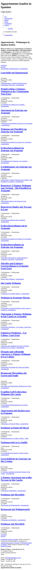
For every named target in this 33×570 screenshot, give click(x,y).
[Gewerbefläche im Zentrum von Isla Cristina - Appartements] (16, 455)
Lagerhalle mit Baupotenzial (14, 72)
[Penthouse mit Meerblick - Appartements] (13, 490)
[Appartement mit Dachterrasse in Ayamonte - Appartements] (16, 406)
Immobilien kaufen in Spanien (9, 539)
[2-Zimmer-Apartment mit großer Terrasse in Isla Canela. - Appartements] (16, 473)
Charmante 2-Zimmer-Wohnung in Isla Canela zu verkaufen (16, 315)
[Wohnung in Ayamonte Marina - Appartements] (15, 293)
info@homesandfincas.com (13, 558)
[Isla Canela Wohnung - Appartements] (12, 279)
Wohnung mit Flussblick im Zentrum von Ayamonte (14, 130)
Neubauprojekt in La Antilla (14, 442)
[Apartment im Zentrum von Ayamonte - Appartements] (16, 106)
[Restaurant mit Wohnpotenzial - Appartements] (15, 505)
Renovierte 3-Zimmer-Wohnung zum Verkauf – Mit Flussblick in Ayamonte (16, 188)
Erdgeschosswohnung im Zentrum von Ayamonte (12, 149)
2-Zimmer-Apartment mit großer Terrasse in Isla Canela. (16, 478)
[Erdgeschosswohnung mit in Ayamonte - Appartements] (16, 222)
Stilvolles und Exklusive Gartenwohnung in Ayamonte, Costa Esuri (15, 266)
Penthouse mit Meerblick (12, 494)
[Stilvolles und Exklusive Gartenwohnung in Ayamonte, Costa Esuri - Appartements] (16, 259)
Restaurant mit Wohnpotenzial (15, 509)
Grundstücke (8, 23)
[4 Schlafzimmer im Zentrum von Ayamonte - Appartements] (16, 163)
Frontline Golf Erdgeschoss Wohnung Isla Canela (13, 393)
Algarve (6, 25)
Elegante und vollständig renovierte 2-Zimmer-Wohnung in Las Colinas (15, 354)
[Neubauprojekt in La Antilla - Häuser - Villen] (14, 438)
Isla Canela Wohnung (11, 283)
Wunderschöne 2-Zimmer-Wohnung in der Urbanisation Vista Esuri (15, 91)
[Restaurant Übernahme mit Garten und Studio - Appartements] (16, 369)
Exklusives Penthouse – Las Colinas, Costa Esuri (13, 334)
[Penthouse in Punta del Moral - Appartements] (14, 424)
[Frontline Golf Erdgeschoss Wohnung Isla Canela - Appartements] (16, 388)
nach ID (3, 67)
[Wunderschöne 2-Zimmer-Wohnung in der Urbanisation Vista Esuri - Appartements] (16, 85)
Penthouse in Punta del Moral (15, 428)
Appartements (8, 18)
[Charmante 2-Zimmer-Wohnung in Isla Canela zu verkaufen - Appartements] (16, 310)
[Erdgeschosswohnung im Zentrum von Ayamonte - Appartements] (16, 144)
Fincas (6, 22)
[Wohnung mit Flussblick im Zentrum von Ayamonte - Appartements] (16, 125)
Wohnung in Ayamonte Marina (15, 297)
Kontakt (10, 28)
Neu (5, 17)
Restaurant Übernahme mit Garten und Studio (14, 374)
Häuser (6, 20)
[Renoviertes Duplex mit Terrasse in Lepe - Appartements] (16, 203)
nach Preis (4, 65)
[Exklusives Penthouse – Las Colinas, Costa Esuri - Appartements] (16, 329)
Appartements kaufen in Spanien (10, 543)
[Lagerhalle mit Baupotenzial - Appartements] (14, 68)
